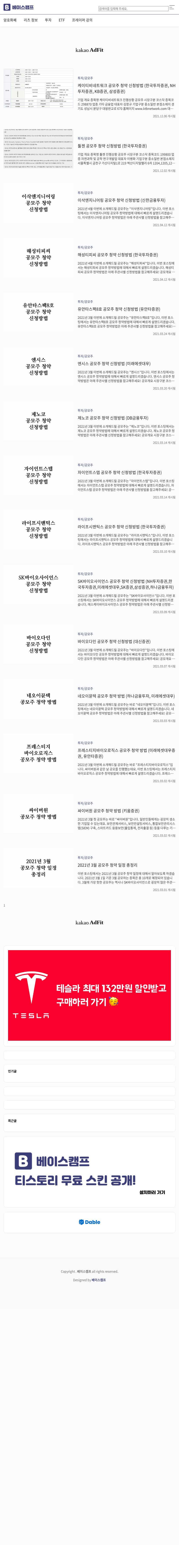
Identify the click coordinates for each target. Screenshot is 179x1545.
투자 (48, 19)
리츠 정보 (31, 19)
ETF (62, 19)
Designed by (89, 1280)
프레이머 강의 (82, 19)
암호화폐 (10, 19)
